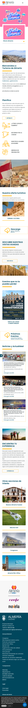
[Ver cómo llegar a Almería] (6, 125)
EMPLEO (4, 680)
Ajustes (9, 705)
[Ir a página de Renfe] (14, 600)
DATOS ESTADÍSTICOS (8, 678)
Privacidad (5, 690)
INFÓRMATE (9, 118)
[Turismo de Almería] (8, 3)
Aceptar (4, 705)
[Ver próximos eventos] (14, 334)
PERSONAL (5, 670)
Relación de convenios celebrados (12, 657)
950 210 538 (11, 627)
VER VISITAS (10, 261)
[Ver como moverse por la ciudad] (6, 135)
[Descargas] (14, 229)
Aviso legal (5, 688)
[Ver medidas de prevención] (6, 152)
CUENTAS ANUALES (7, 676)
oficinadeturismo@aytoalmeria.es (12, 629)
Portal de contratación (8, 642)
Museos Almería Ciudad (14, 505)
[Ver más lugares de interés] (6, 143)
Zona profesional (7, 650)
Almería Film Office (14, 573)
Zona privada (6, 652)
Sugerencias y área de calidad (11, 648)
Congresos (14, 550)
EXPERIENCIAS (10, 471)
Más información (9, 703)
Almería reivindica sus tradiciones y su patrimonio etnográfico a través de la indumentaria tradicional (14, 364)
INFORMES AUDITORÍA (8, 674)
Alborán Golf (14, 528)
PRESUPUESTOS (6, 672)
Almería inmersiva (9, 41)
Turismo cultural (13, 218)
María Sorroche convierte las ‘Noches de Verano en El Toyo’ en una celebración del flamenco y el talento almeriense (13, 389)
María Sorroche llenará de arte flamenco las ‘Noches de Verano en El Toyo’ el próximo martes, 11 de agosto (14, 412)
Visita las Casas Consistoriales (13, 322)
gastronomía (14, 81)
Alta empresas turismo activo (10, 640)
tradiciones (5, 81)
